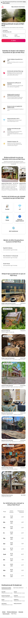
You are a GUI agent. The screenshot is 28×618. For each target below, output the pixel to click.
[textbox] (7, 36)
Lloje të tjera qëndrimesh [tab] (18, 587)
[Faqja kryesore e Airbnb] (3, 7)
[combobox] (13, 32)
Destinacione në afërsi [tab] (6, 587)
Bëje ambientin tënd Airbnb (18, 7)
